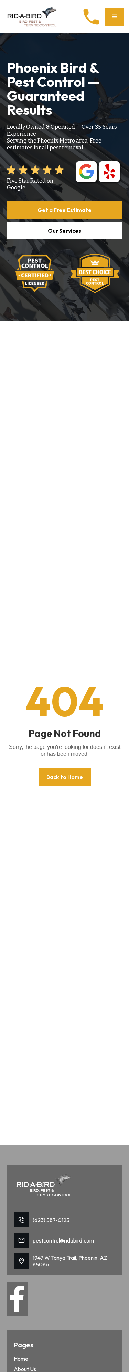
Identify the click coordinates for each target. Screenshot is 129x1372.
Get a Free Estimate (64, 210)
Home (21, 1358)
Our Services (64, 230)
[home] (32, 16)
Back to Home (64, 777)
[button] (114, 17)
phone (91, 17)
